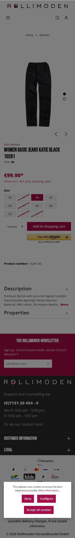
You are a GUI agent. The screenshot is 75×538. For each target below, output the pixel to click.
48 (37, 206)
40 (37, 197)
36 (10, 197)
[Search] (57, 18)
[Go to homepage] (38, 6)
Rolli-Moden (12, 144)
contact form (32, 424)
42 (50, 197)
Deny (27, 499)
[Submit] (48, 364)
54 (23, 214)
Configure (46, 499)
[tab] (36, 295)
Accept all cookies (39, 510)
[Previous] (56, 134)
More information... (49, 490)
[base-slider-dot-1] (64, 93)
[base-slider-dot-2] (64, 98)
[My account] (66, 18)
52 (10, 214)
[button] (49, 239)
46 (23, 206)
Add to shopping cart (49, 226)
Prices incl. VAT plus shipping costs (27, 181)
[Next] (66, 134)
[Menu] (8, 18)
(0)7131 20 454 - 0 (21, 403)
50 (50, 206)
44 (10, 206)
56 (37, 214)
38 (23, 197)
